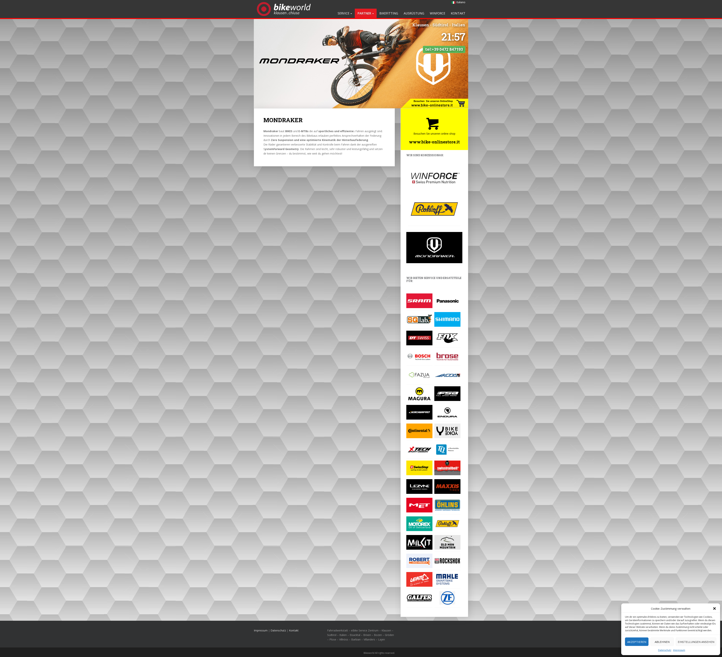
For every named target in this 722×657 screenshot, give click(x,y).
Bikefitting (388, 13)
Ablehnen (662, 642)
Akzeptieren (636, 642)
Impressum (679, 650)
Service (344, 13)
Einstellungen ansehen (696, 642)
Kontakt (458, 13)
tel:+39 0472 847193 (444, 49)
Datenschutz (664, 650)
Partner (365, 13)
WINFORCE (437, 13)
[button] (714, 608)
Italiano (460, 2)
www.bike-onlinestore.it (434, 142)
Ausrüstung (414, 13)
